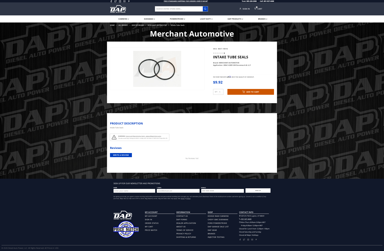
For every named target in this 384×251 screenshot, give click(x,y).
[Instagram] (120, 1)
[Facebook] (111, 1)
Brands (262, 19)
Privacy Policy (183, 233)
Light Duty (205, 19)
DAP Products (234, 19)
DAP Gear (212, 230)
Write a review (121, 155)
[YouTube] (124, 1)
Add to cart (252, 92)
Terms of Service (184, 230)
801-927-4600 (246, 219)
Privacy (188, 198)
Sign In (246, 9)
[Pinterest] (129, 1)
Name (115, 188)
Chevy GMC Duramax (218, 219)
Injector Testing (216, 237)
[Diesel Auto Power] (118, 9)
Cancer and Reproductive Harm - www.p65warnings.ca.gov (143, 136)
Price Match (151, 230)
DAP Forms (181, 219)
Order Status (151, 223)
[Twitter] (115, 1)
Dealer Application (186, 223)
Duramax (148, 19)
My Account (151, 216)
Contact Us (182, 216)
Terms (182, 198)
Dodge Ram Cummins (218, 216)
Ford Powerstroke (217, 223)
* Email (159, 188)
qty (216, 92)
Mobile (203, 188)
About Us (181, 226)
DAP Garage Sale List (218, 226)
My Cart (149, 226)
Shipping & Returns (186, 237)
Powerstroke (176, 19)
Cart (260, 9)
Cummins (122, 19)
